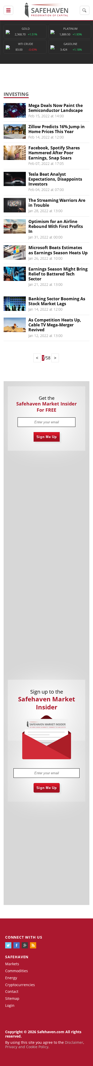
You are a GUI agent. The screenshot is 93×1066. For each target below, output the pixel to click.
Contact (11, 991)
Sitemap (12, 998)
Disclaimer (74, 1042)
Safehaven (16, 956)
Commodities (16, 970)
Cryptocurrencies (20, 984)
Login (9, 1005)
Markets (12, 963)
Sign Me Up (46, 437)
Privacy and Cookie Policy (26, 1046)
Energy (11, 977)
